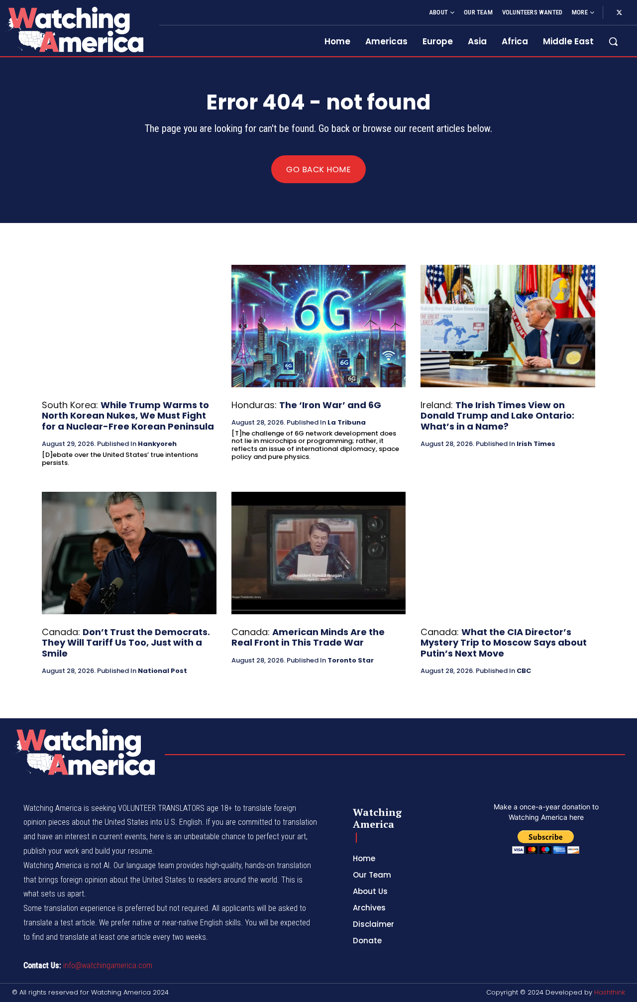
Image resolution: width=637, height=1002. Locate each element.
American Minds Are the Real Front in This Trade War (308, 637)
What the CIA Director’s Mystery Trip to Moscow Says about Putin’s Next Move (504, 643)
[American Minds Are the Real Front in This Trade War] (318, 553)
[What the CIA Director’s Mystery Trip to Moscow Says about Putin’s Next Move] (508, 553)
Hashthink (609, 992)
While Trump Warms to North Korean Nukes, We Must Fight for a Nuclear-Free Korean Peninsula (128, 416)
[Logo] (73, 29)
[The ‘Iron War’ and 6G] (318, 326)
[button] (613, 41)
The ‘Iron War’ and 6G (330, 405)
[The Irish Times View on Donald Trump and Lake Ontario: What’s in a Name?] (508, 326)
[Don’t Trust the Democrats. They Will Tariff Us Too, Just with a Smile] (129, 553)
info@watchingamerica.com (107, 965)
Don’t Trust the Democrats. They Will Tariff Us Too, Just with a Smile (126, 643)
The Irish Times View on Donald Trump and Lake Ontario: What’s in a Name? (497, 416)
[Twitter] (619, 13)
